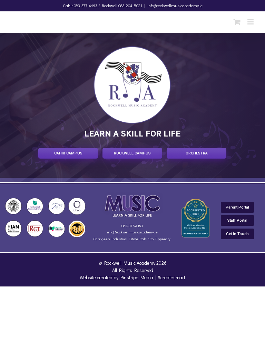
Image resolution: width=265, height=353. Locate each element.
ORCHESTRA (197, 153)
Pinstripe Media (136, 277)
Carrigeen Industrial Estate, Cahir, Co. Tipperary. (132, 238)
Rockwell (109, 5)
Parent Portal (237, 207)
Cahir (68, 5)
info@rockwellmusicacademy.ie (175, 5)
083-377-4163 (132, 225)
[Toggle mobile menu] (251, 22)
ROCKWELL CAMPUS (132, 153)
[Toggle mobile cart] (237, 22)
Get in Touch (237, 234)
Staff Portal (237, 220)
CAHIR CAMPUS (68, 153)
